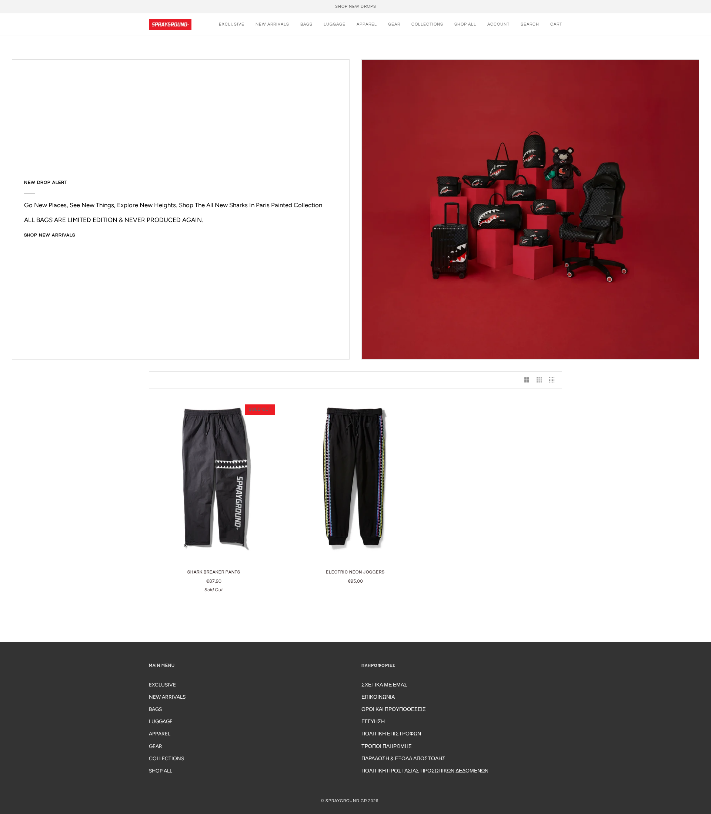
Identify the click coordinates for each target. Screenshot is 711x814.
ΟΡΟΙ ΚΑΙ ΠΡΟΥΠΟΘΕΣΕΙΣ (393, 709)
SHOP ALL (160, 771)
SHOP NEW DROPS (355, 6)
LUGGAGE (161, 721)
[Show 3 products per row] (539, 380)
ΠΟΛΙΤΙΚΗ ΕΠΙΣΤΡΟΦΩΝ (391, 734)
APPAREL (159, 734)
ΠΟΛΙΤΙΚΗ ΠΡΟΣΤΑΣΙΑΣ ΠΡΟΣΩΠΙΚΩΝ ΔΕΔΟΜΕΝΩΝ (424, 771)
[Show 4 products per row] (553, 380)
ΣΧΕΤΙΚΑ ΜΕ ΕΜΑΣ (384, 685)
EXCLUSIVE (162, 685)
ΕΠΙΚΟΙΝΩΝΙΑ (378, 697)
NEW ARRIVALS (167, 697)
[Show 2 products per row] (527, 380)
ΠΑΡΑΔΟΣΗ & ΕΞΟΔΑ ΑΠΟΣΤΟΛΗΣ (403, 758)
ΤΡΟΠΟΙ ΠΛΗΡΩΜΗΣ (386, 746)
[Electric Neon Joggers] (356, 482)
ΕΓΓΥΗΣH (373, 721)
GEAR (155, 746)
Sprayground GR (346, 801)
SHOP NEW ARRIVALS (49, 235)
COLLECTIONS (166, 758)
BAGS (155, 709)
